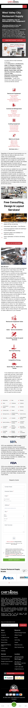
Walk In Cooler (14, 141)
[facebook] (8, 682)
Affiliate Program (18, 635)
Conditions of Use (5, 637)
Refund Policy (4, 642)
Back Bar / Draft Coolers (14, 116)
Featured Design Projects (20, 632)
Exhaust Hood (14, 143)
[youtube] (11, 682)
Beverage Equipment (14, 100)
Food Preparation (14, 98)
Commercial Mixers (14, 95)
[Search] (25, 6)
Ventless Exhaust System (14, 146)
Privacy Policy (13, 554)
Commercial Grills (14, 130)
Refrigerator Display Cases (14, 114)
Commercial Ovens (14, 127)
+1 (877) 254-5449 (19, 666)
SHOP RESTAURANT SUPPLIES (14, 40)
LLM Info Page (4, 648)
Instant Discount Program (6, 656)
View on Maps (18, 659)
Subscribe (23, 625)
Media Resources (18, 644)
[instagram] (19, 682)
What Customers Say (19, 647)
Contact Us (3, 635)
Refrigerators (14, 110)
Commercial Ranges (14, 125)
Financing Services (5, 659)
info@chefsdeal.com (19, 669)
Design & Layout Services (7, 661)
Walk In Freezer (14, 142)
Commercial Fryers (14, 128)
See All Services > (5, 663)
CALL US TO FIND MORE (14, 243)
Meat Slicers (14, 96)
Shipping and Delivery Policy (6, 645)
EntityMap (3, 650)
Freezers (14, 113)
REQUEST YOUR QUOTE (14, 559)
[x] (14, 682)
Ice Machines (14, 111)
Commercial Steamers (14, 131)
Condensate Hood (14, 145)
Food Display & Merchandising (14, 99)
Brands (16, 637)
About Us (3, 632)
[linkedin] (16, 682)
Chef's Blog (17, 640)
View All (24, 570)
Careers (16, 642)
